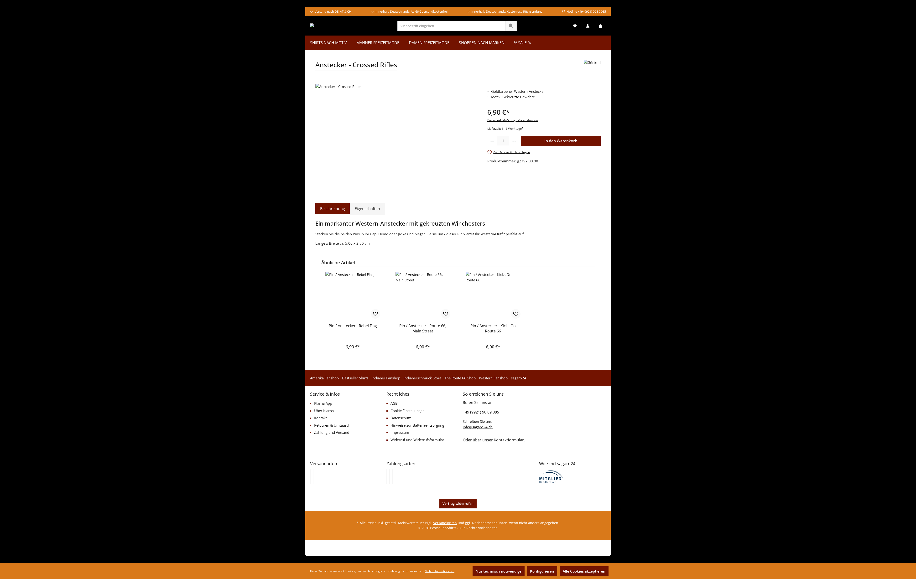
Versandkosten (445, 523)
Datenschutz (400, 417)
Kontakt (320, 417)
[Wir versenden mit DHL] (310, 476)
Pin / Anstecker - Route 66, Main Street (422, 328)
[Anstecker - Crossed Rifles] (396, 135)
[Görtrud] (592, 67)
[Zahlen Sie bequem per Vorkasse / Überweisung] (389, 476)
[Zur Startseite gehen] (328, 26)
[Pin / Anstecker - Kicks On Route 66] (493, 296)
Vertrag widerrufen (458, 503)
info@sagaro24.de (478, 426)
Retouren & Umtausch (332, 425)
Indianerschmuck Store (422, 378)
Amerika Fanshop (324, 378)
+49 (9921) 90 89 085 (481, 412)
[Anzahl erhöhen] (514, 141)
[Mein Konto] (588, 26)
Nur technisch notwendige (498, 571)
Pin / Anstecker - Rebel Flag (353, 325)
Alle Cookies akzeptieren (584, 571)
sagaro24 (518, 378)
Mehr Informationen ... (439, 571)
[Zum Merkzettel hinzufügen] (375, 314)
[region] (397, 135)
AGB (394, 403)
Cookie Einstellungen (407, 410)
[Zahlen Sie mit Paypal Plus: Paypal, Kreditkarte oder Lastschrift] (392, 476)
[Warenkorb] (600, 26)
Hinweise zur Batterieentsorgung (417, 425)
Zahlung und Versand (331, 432)
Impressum (399, 432)
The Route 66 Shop (460, 378)
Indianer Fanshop (386, 378)
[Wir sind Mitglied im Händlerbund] (551, 476)
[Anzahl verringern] (492, 141)
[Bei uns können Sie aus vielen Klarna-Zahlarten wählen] (386, 476)
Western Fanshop (493, 378)
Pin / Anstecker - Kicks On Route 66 (493, 328)
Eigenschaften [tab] (367, 208)
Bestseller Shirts (355, 378)
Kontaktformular (509, 440)
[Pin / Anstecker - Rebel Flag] (352, 296)
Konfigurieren (542, 571)
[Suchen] (511, 26)
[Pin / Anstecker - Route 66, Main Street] (423, 296)
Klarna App (323, 403)
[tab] (332, 209)
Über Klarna (324, 410)
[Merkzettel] (575, 26)
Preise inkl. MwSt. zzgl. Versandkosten (512, 120)
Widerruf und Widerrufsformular (417, 439)
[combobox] (451, 26)
